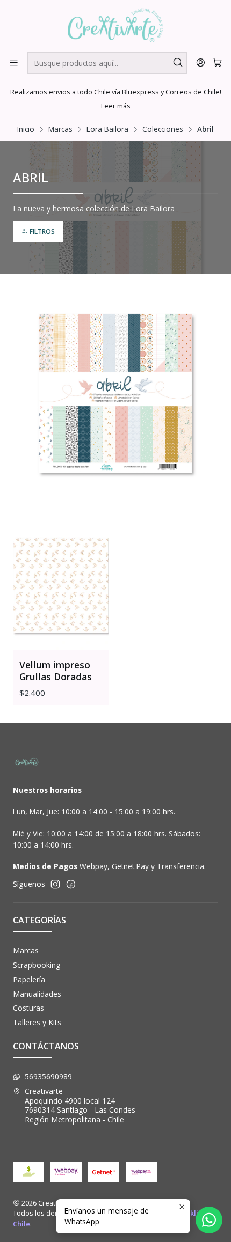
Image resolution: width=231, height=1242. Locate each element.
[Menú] (13, 62)
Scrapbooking (36, 965)
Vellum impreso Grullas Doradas (55, 670)
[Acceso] (200, 62)
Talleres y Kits (37, 1022)
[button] (38, 231)
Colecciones (162, 129)
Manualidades (37, 994)
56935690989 (48, 1076)
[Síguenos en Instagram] (55, 884)
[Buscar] (178, 63)
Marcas (60, 129)
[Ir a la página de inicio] (116, 25)
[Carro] (217, 62)
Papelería (29, 979)
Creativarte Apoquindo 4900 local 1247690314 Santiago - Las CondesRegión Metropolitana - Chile (80, 1105)
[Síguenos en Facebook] (71, 884)
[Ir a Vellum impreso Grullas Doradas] (61, 586)
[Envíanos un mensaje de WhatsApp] (209, 1220)
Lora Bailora (107, 129)
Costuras (28, 1008)
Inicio (25, 129)
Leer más (116, 106)
